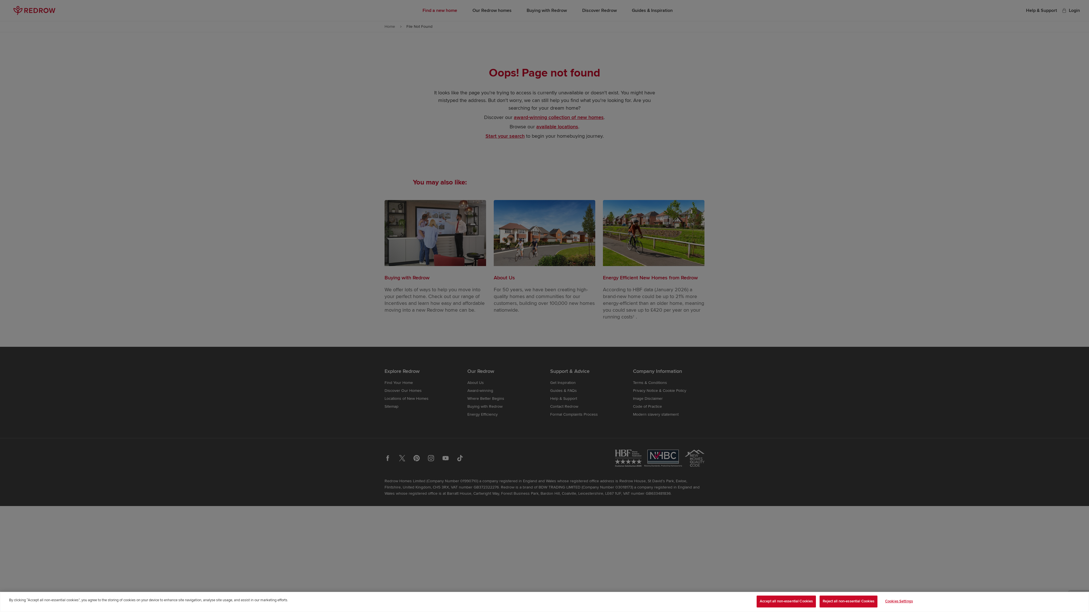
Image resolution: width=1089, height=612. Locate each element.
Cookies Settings (899, 601)
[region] (544, 602)
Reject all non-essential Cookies (848, 601)
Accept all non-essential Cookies (786, 601)
